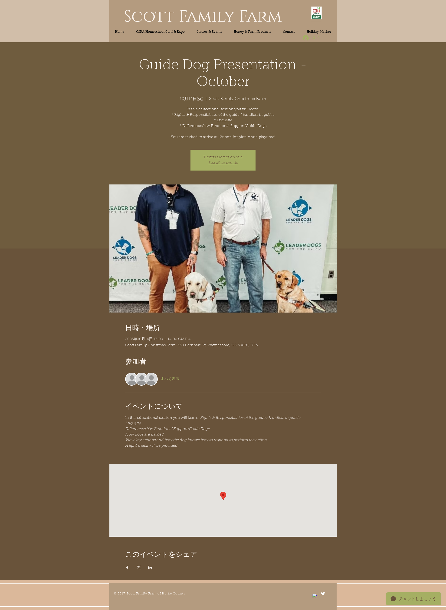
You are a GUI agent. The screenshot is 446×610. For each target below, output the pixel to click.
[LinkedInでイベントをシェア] (150, 567)
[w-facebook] (314, 596)
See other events (223, 163)
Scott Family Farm (203, 17)
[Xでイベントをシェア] (139, 567)
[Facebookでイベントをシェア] (127, 567)
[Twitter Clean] (323, 593)
